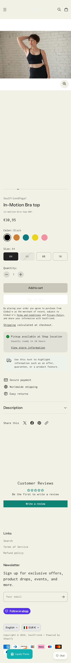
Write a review (35, 503)
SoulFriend (35, 635)
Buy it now (35, 299)
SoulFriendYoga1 (15, 198)
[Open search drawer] (59, 9)
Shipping (9, 324)
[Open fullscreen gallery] (64, 84)
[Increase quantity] (21, 274)
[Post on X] (25, 423)
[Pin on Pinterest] (39, 423)
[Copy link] (46, 423)
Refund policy (13, 552)
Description (13, 407)
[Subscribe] (63, 597)
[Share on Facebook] (32, 423)
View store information (28, 347)
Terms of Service (15, 546)
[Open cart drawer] (66, 9)
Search (8, 540)
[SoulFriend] (35, 9)
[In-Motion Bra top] (35, 54)
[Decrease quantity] (6, 274)
